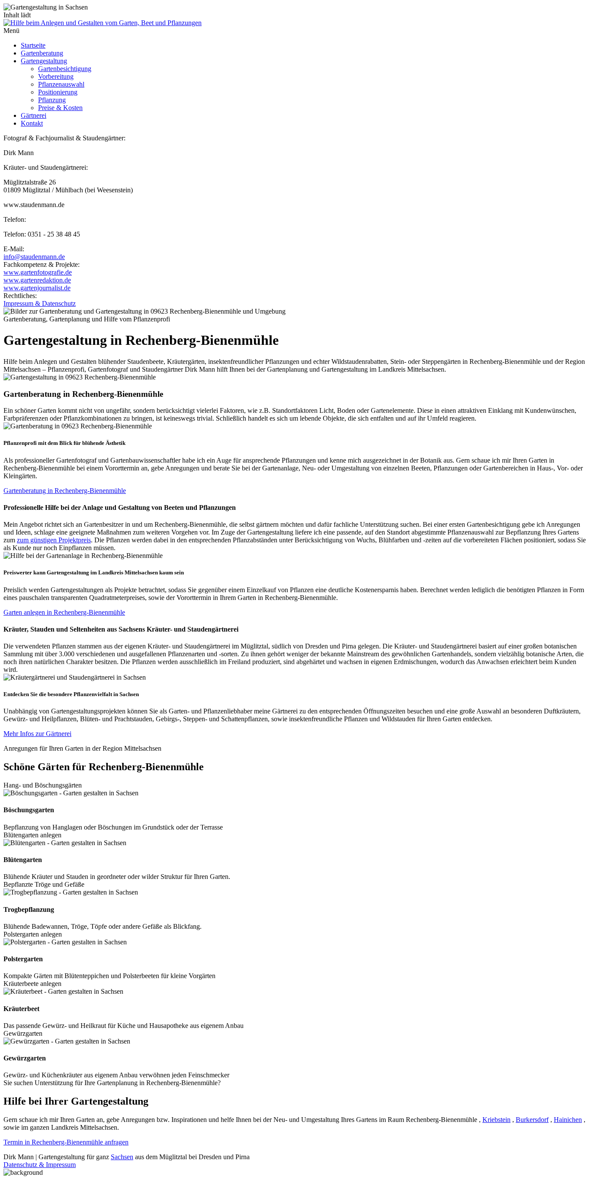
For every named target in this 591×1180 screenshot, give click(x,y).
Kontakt (32, 123)
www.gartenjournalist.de (37, 288)
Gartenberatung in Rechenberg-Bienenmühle (64, 490)
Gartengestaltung (44, 61)
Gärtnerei (33, 115)
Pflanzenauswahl (61, 84)
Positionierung (57, 92)
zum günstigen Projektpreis (54, 540)
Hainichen (568, 1119)
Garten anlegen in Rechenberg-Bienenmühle (64, 612)
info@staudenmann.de (34, 256)
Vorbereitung (56, 76)
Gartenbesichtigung (64, 68)
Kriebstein (496, 1119)
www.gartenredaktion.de (37, 280)
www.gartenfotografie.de (37, 272)
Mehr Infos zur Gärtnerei (37, 733)
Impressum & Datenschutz (39, 303)
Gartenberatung (42, 53)
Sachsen (122, 1157)
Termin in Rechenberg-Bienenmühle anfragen (65, 1142)
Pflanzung (52, 100)
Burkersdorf (532, 1119)
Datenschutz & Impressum (39, 1164)
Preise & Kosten (60, 107)
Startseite (33, 45)
